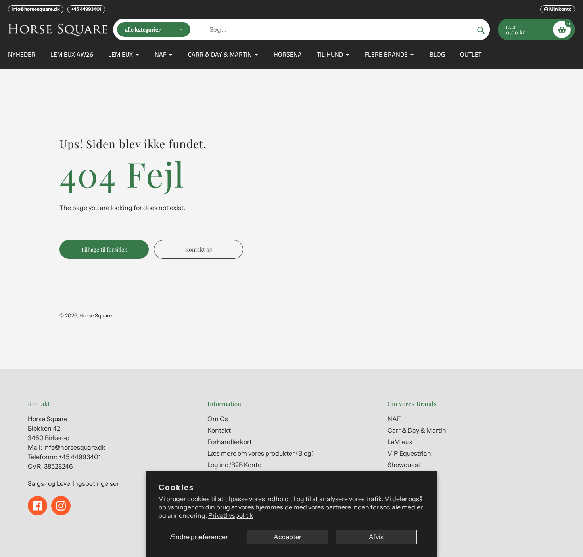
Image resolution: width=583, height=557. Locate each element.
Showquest (403, 465)
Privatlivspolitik (230, 515)
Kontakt (219, 430)
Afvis (376, 537)
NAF (394, 419)
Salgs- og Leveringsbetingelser (73, 483)
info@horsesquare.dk (36, 9)
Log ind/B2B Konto (234, 465)
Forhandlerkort (229, 442)
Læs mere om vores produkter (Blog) (260, 453)
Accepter (287, 537)
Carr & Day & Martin (416, 430)
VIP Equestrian (409, 453)
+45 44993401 (86, 9)
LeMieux (399, 442)
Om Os (217, 419)
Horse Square (95, 315)
